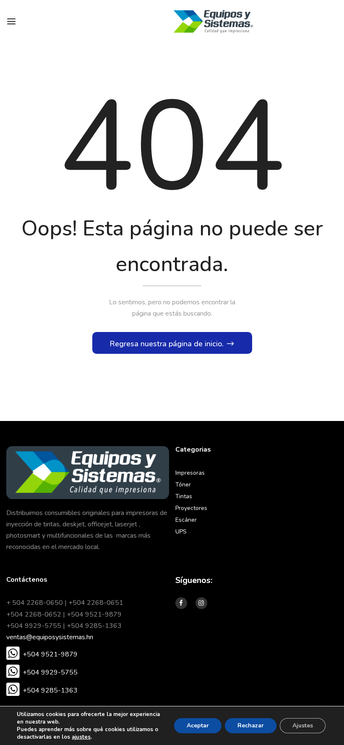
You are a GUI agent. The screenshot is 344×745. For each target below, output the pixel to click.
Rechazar (250, 725)
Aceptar (198, 725)
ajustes (81, 737)
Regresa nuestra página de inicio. (167, 344)
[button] (42, 654)
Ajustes (302, 725)
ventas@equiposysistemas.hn (49, 637)
